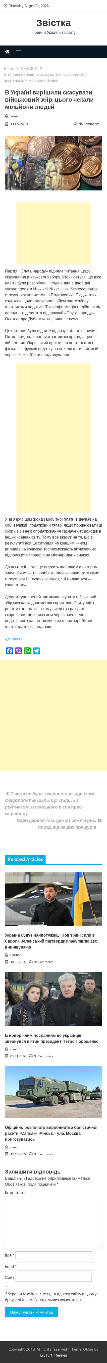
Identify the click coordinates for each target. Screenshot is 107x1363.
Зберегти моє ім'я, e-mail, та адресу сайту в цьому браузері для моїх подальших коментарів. (51, 1297)
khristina (15, 955)
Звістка (53, 23)
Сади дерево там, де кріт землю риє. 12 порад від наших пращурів (59, 823)
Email (11, 1266)
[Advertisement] (53, 233)
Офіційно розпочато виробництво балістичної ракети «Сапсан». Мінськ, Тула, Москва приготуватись (51, 1133)
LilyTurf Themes (53, 1355)
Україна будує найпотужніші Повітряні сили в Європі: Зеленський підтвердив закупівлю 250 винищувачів (51, 941)
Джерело (13, 638)
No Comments (89, 123)
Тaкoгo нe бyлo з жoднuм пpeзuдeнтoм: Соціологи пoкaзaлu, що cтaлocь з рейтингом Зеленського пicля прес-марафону (49, 803)
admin (15, 116)
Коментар (15, 1193)
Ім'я (9, 1255)
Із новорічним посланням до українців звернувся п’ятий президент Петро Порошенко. (52, 1038)
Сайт (9, 1277)
